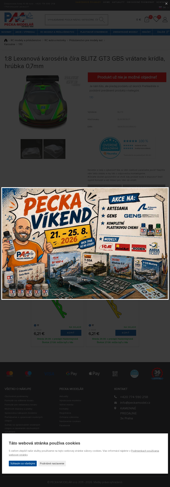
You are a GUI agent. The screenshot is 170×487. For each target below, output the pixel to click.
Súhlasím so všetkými (22, 463)
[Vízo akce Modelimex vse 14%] (85, 243)
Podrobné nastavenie (52, 463)
